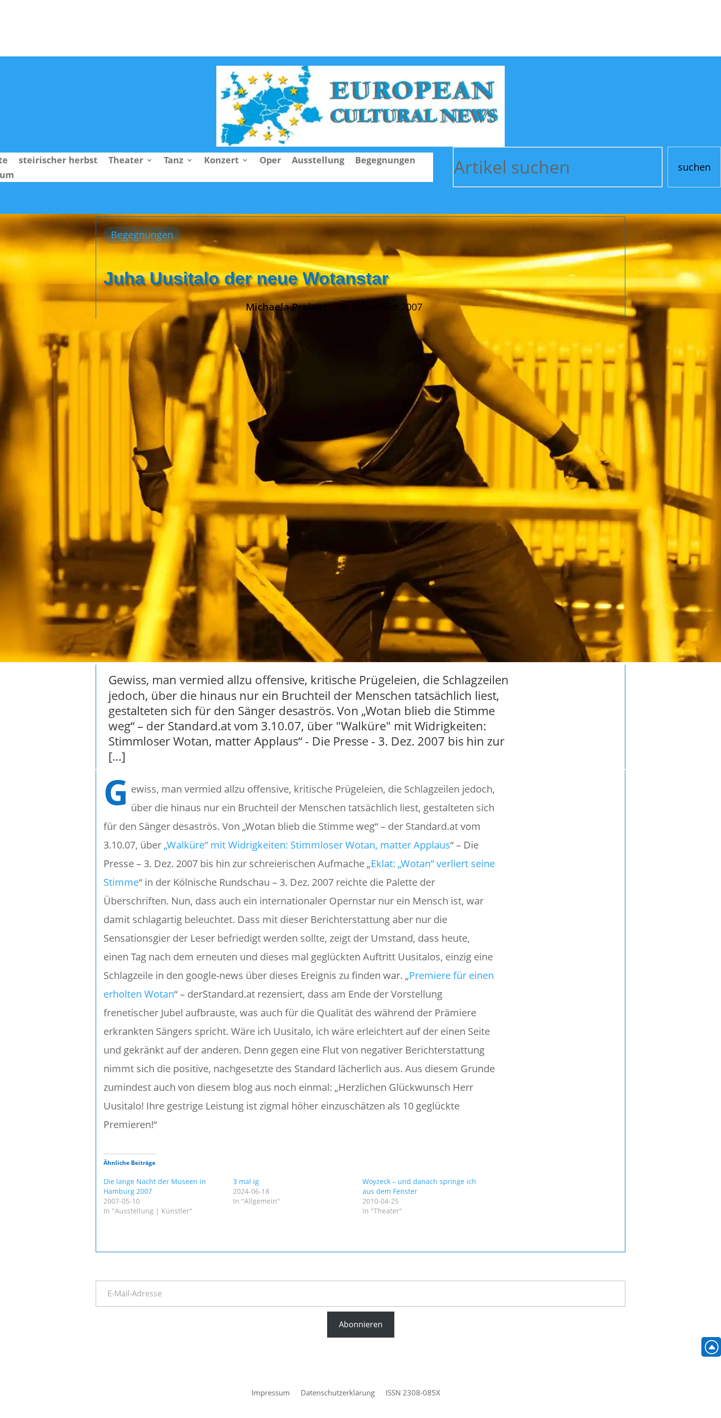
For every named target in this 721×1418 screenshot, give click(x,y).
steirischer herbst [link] (58, 161)
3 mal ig (246, 1181)
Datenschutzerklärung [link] (338, 1393)
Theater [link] (125, 161)
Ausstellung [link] (318, 161)
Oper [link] (270, 161)
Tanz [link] (173, 161)
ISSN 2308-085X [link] (413, 1393)
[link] (360, 143)
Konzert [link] (221, 161)
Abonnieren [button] (361, 1324)
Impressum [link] (271, 1393)
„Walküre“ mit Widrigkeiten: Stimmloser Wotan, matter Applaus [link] (307, 844)
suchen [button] (694, 167)
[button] (711, 1347)
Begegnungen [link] (385, 161)
